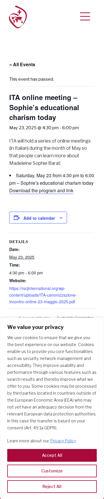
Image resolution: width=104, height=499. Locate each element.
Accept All (52, 455)
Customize (52, 470)
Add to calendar (39, 218)
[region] (52, 408)
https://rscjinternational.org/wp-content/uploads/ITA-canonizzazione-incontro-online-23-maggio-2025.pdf (43, 294)
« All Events (22, 64)
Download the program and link (41, 190)
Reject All (52, 486)
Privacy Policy (63, 440)
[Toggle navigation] (85, 17)
